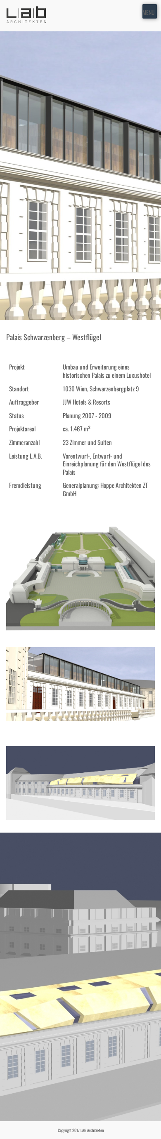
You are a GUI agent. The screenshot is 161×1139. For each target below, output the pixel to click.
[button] (148, 11)
